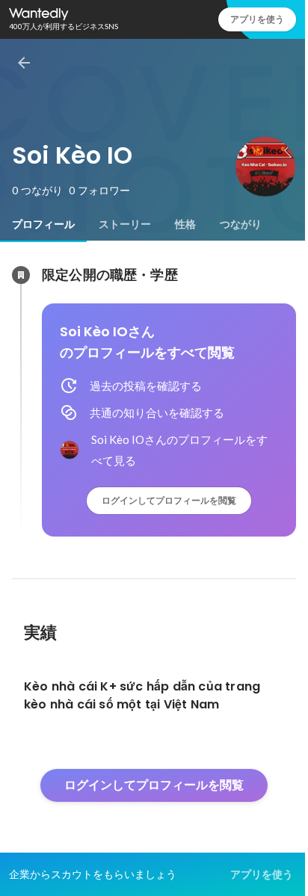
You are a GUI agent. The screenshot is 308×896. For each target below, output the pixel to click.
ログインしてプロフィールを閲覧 (169, 500)
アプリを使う (257, 19)
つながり (241, 224)
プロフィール (43, 224)
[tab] (43, 224)
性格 (185, 224)
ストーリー (125, 224)
